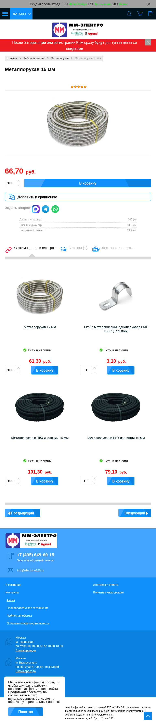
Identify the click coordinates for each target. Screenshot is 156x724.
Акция (11, 600)
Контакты (12, 592)
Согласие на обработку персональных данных (34, 700)
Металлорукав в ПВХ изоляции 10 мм (116, 438)
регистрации (64, 42)
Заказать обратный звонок (35, 560)
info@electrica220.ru (30, 570)
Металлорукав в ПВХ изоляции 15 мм (40, 438)
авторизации (35, 42)
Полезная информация (108, 592)
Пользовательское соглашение (27, 608)
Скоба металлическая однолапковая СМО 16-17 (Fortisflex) (116, 329)
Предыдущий (22, 512)
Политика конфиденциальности (28, 623)
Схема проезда (26, 650)
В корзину (87, 183)
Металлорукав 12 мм (40, 327)
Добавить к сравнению (37, 196)
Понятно (25, 711)
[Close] (148, 42)
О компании (13, 585)
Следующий (135, 512)
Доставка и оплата (105, 585)
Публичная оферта (19, 615)
